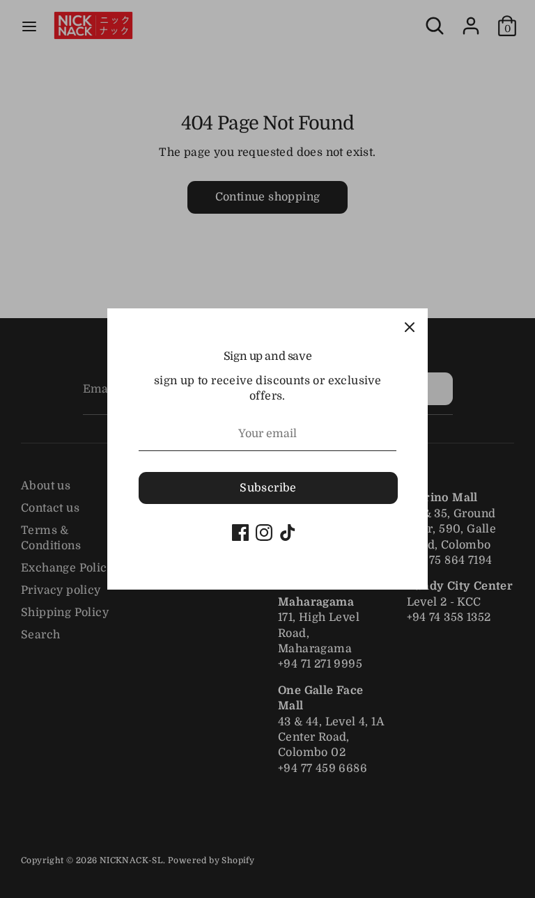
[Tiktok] (287, 532)
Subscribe (268, 488)
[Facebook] (240, 532)
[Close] (409, 326)
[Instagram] (264, 532)
